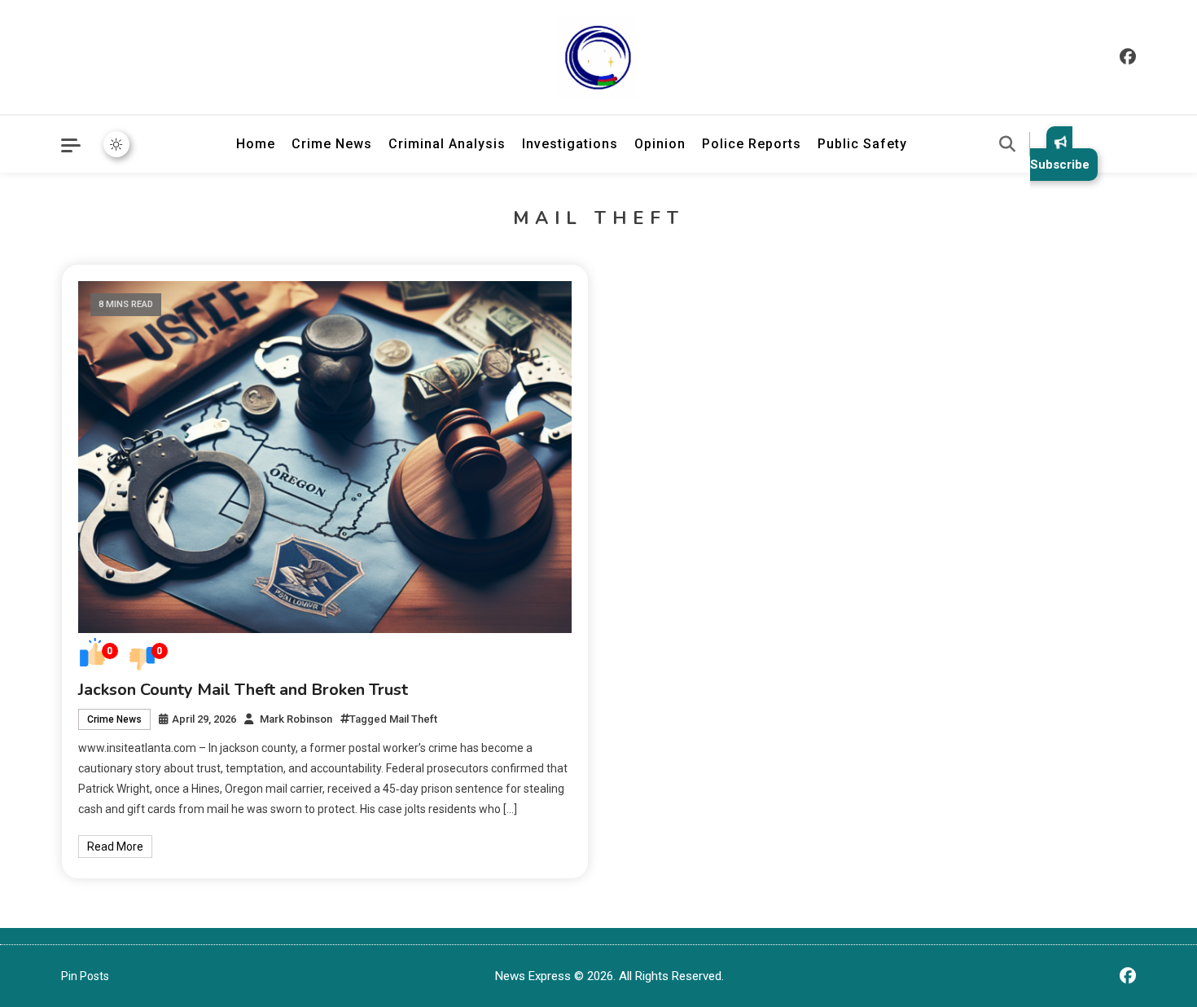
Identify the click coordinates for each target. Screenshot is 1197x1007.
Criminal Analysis (447, 144)
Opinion (660, 144)
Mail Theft (413, 719)
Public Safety (862, 144)
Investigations (570, 144)
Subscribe (1060, 164)
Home (255, 144)
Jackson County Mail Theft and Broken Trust (243, 690)
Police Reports (751, 144)
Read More (115, 846)
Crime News (332, 144)
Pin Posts (85, 976)
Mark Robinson (296, 719)
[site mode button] (116, 144)
